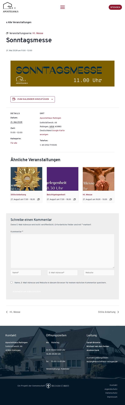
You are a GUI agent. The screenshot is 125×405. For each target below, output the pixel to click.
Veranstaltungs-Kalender (58, 369)
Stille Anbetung (18, 194)
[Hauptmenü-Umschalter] (62, 7)
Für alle (14, 143)
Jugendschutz (110, 389)
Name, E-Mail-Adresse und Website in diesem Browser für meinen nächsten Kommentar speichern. (60, 282)
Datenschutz (111, 393)
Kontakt (113, 385)
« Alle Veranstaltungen (18, 22)
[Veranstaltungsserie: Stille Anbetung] (38, 199)
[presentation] (26, 179)
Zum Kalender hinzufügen (33, 99)
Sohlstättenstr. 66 (13, 346)
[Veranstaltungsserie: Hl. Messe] (111, 199)
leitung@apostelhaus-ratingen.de (102, 361)
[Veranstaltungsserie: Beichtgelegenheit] (74, 199)
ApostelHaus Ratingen (50, 118)
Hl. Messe (87, 194)
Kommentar (17, 231)
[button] (115, 7)
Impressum (112, 397)
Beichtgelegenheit (56, 194)
